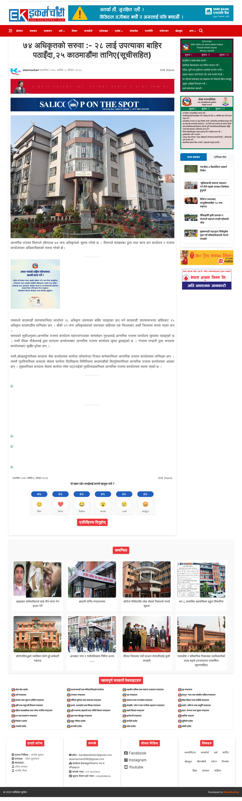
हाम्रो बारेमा (34, 743)
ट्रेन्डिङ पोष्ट (220, 157)
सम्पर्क (92, 743)
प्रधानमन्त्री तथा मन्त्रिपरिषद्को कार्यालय (87, 689)
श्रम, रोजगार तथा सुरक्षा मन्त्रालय (195, 710)
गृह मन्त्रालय (187, 689)
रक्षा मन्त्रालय (131, 694)
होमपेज (19, 30)
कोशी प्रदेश (186, 726)
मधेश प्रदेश (131, 726)
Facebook (138, 753)
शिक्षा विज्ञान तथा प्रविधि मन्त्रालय (195, 700)
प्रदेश (117, 30)
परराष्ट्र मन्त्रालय (78, 694)
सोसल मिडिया (149, 743)
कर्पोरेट (225, 752)
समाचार (33, 30)
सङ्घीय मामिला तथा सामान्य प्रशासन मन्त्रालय (145, 689)
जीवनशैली (201, 761)
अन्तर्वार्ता (88, 30)
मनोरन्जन (164, 30)
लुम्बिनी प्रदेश (187, 720)
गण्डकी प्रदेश (20, 726)
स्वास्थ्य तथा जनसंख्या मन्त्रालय (139, 700)
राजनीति (149, 30)
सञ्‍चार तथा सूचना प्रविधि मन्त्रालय (29, 700)
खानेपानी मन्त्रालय (133, 715)
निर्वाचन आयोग (21, 720)
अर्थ (60, 30)
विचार (74, 30)
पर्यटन (214, 761)
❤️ (60, 504)
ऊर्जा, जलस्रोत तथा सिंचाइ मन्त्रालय (86, 705)
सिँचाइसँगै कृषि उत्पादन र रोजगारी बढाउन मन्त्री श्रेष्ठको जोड (214, 219)
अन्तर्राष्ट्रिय (190, 752)
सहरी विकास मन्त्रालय (135, 710)
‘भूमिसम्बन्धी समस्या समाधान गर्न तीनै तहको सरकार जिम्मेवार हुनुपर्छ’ (214, 186)
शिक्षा (194, 770)
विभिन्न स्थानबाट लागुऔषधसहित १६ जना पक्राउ (211, 202)
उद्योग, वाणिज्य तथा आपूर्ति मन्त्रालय (196, 705)
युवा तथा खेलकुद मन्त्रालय (81, 715)
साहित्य (217, 770)
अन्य (191, 30)
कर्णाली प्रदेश (131, 720)
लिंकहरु (207, 743)
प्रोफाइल (103, 30)
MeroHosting (231, 792)
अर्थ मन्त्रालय (20, 694)
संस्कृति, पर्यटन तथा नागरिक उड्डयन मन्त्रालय (145, 705)
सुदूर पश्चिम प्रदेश (78, 720)
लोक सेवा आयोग (21, 689)
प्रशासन (48, 30)
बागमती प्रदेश (76, 726)
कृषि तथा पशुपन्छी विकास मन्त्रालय (29, 705)
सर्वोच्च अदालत (188, 715)
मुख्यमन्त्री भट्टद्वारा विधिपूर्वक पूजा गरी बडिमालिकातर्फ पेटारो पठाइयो (214, 235)
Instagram (138, 760)
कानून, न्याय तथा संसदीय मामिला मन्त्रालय (198, 694)
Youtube (136, 767)
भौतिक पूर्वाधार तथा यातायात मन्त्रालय (86, 700)
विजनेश (225, 761)
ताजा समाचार (193, 157)
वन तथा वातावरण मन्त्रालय (26, 715)
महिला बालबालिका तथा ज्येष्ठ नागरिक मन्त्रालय (33, 710)
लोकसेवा (134, 30)
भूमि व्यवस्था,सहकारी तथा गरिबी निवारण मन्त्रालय (90, 710)
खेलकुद (178, 30)
